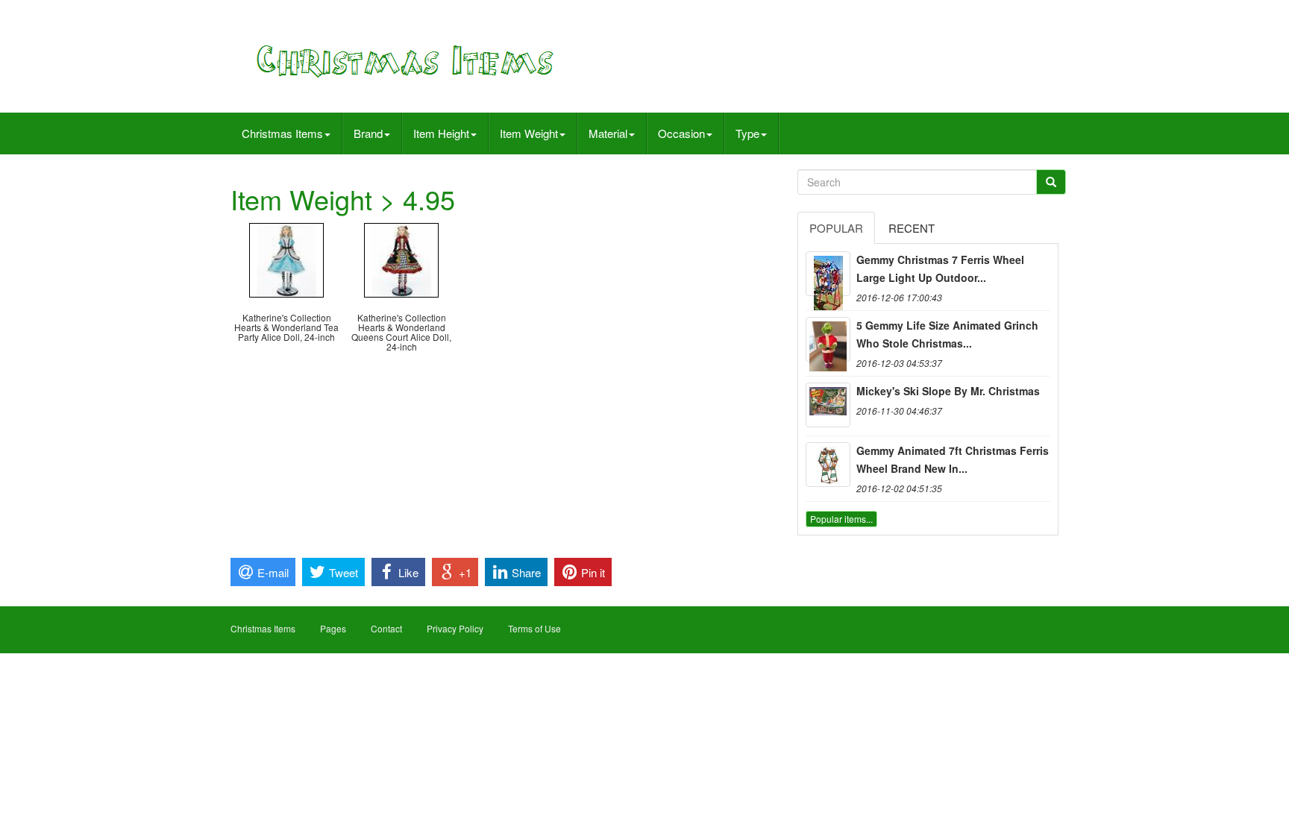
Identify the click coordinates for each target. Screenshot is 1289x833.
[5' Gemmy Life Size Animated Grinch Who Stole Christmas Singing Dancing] (828, 339)
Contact (386, 628)
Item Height (441, 133)
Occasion (681, 133)
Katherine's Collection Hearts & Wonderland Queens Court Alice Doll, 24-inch (401, 332)
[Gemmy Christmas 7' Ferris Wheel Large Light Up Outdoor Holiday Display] (828, 273)
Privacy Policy (455, 628)
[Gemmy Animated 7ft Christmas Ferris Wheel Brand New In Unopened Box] (828, 464)
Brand (368, 133)
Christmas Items (282, 133)
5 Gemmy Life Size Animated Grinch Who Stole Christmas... (947, 334)
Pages (333, 628)
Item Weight (529, 133)
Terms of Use (534, 628)
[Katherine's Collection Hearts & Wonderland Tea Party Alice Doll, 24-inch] (286, 258)
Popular (836, 228)
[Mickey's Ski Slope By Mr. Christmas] (828, 405)
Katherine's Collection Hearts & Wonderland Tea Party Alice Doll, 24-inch (286, 327)
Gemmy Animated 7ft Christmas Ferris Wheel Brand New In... (952, 459)
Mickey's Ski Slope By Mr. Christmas (948, 390)
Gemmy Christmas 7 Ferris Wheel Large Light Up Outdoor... (940, 268)
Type (747, 133)
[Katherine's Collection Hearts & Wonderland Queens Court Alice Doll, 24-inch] (401, 258)
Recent (911, 228)
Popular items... (841, 518)
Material (608, 133)
